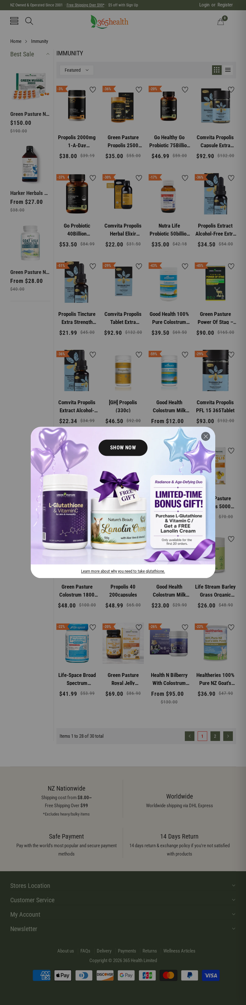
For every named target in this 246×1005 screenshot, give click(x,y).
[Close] (205, 436)
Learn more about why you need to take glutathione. (123, 571)
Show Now (123, 448)
